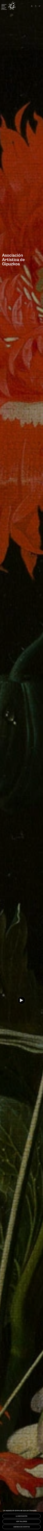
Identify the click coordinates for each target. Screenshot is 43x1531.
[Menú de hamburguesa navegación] (40, 6)
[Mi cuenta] (32, 6)
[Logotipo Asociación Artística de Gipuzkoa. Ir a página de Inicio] (12, 5)
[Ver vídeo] (22, 1000)
